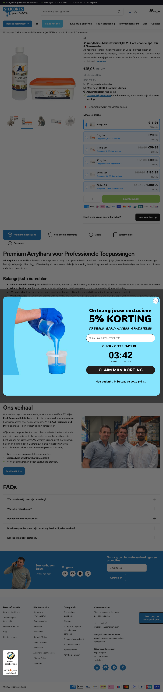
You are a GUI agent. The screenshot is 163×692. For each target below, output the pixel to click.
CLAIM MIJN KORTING (121, 370)
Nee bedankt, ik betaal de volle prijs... (121, 381)
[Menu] (16, 652)
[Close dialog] (156, 300)
